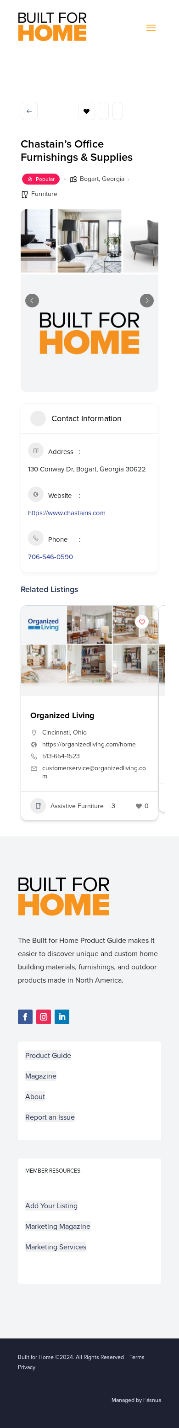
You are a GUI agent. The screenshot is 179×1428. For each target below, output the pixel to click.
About (35, 1096)
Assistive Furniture (77, 805)
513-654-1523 (61, 756)
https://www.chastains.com (67, 513)
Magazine (40, 1076)
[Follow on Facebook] (25, 1017)
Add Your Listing (51, 1206)
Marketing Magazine (57, 1226)
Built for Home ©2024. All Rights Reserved (73, 1357)
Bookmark (86, 111)
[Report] (117, 111)
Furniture (44, 193)
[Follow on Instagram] (43, 1017)
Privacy (26, 1367)
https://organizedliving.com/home (89, 744)
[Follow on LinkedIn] (62, 1017)
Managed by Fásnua (136, 1400)
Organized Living (62, 715)
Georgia (113, 178)
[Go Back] (29, 111)
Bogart (89, 178)
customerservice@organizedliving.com (94, 772)
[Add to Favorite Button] (142, 622)
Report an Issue (50, 1117)
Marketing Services (55, 1247)
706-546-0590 (50, 556)
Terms (137, 1357)
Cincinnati (56, 732)
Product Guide (48, 1055)
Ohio (80, 732)
